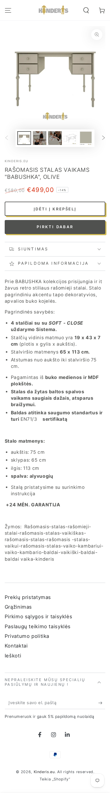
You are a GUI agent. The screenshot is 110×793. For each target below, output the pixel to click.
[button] (86, 10)
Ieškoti (13, 656)
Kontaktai (16, 646)
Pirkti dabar (55, 226)
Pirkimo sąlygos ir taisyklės (38, 616)
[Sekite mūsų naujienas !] (101, 703)
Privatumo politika (27, 636)
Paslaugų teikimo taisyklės (38, 626)
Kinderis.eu (16, 161)
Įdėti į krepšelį (55, 209)
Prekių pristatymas (28, 597)
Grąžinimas (18, 607)
